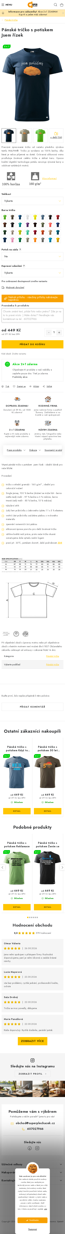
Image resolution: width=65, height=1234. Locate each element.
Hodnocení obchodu (32, 925)
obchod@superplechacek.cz (35, 1123)
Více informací (49, 178)
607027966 (35, 1129)
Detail (17, 811)
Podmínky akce (19, 377)
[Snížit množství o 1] (49, 332)
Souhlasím (34, 1220)
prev (2, 867)
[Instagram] (37, 1148)
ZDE (60, 542)
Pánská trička (52, 656)
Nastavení (32, 1229)
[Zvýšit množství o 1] (59, 332)
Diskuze (33, 450)
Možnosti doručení (15, 287)
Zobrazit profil (31, 1073)
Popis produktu (14, 450)
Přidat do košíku (32, 344)
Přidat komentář (32, 706)
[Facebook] (30, 1148)
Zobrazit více (32, 1041)
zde (45, 1209)
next (62, 867)
